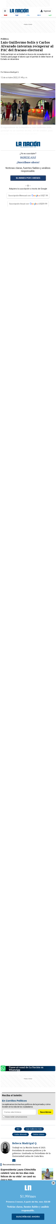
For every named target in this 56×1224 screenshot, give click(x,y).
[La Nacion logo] (19, 11)
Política (5, 38)
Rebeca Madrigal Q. (11, 72)
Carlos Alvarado (20, 1134)
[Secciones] (5, 11)
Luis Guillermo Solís (34, 1129)
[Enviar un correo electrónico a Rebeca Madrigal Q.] (13, 1160)
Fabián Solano (38, 1134)
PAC (18, 1129)
